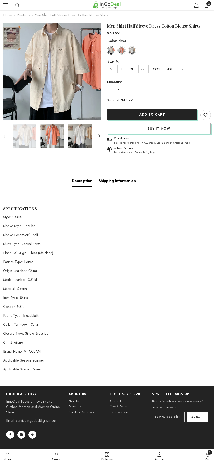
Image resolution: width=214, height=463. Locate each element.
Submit (197, 417)
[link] (205, 115)
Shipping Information (117, 181)
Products (23, 15)
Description (82, 181)
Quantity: (114, 82)
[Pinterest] (32, 435)
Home (7, 15)
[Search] (17, 5)
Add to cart (152, 114)
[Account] (196, 5)
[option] (52, 71)
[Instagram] (21, 435)
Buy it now (159, 128)
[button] (4, 136)
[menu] (5, 5)
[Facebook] (10, 435)
